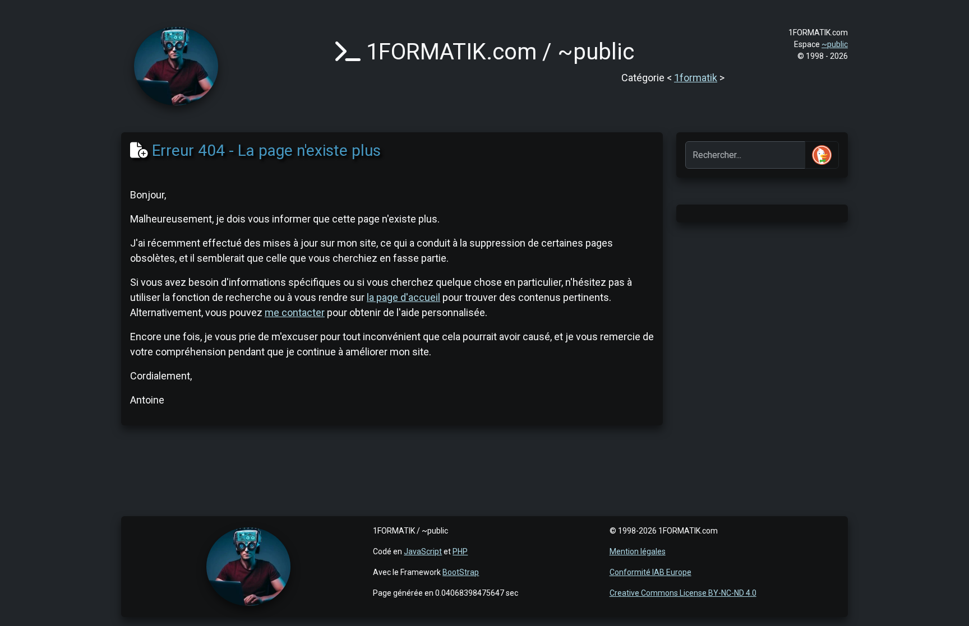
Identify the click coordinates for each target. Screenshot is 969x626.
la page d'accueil (403, 297)
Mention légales (638, 551)
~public (835, 44)
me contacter (295, 312)
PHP (460, 551)
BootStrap (460, 572)
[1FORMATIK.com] (176, 65)
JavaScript (423, 551)
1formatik (695, 78)
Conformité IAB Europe (650, 572)
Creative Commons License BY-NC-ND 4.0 (683, 592)
